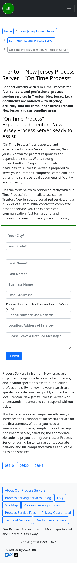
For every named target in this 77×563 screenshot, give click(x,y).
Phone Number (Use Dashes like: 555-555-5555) (37, 306)
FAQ (60, 498)
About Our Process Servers (25, 490)
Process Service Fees (20, 513)
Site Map (11, 505)
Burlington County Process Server (31, 40)
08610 (9, 466)
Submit (13, 356)
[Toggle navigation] (69, 8)
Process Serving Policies (42, 505)
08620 (24, 466)
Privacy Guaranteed (56, 513)
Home (8, 31)
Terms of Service (17, 520)
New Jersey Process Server (37, 31)
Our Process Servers (51, 520)
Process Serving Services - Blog (28, 498)
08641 (39, 466)
